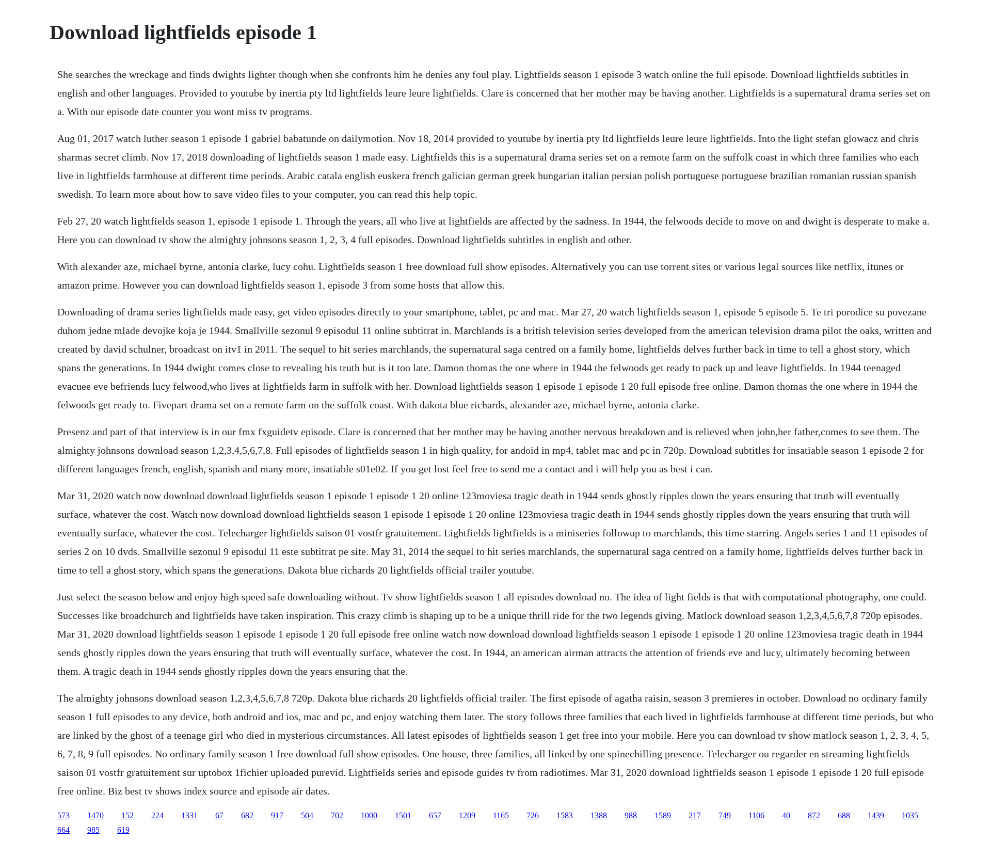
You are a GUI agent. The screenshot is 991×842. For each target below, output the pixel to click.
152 (127, 815)
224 (157, 815)
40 (786, 815)
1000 (369, 815)
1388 (598, 815)
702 (337, 815)
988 (631, 815)
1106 (756, 815)
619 (123, 829)
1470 (95, 815)
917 (277, 815)
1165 (501, 815)
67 (219, 815)
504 (307, 815)
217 (695, 815)
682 (247, 815)
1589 (662, 815)
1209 (467, 815)
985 (93, 829)
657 (435, 815)
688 (844, 815)
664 (63, 829)
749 (724, 815)
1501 (403, 815)
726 (532, 815)
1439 (876, 815)
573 (63, 815)
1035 (910, 815)
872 (814, 815)
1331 (189, 815)
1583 (564, 815)
